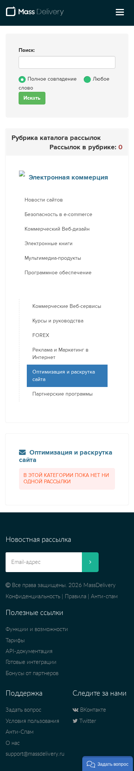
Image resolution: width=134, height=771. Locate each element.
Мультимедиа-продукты (53, 258)
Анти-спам (104, 596)
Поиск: (27, 50)
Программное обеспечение (58, 272)
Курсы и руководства (57, 321)
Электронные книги (49, 243)
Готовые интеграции (31, 662)
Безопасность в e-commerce (58, 214)
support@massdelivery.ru (35, 754)
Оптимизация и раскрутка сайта (63, 375)
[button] (107, 763)
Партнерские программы (62, 394)
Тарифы (15, 640)
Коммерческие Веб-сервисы (66, 306)
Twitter (87, 721)
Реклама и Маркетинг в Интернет (60, 353)
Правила (75, 596)
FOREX (40, 335)
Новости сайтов (44, 200)
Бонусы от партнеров (32, 673)
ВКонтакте (92, 710)
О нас (13, 743)
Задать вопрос (23, 710)
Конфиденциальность (33, 596)
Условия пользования (32, 721)
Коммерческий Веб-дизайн (57, 229)
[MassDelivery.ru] (35, 14)
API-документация (29, 651)
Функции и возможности (37, 629)
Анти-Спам (20, 732)
